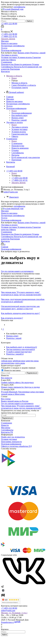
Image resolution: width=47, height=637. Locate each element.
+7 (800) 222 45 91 (9, 36)
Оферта (12, 60)
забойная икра (19, 361)
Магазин (5, 41)
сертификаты (19, 7)
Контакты (5, 71)
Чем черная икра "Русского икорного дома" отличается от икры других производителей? (21, 407)
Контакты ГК (7, 432)
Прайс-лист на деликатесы (13, 437)
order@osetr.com (11, 192)
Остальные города (19, 87)
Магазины (5, 427)
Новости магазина (9, 43)
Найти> (30, 21)
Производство (7, 64)
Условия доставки (9, 57)
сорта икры (20, 363)
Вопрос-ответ (24, 53)
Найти (4, 635)
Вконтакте (14, 197)
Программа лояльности (11, 441)
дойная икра (6, 361)
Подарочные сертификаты (13, 46)
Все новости (6, 378)
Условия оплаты (24, 57)
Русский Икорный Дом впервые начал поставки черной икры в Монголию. (22, 393)
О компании (6, 62)
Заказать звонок (8, 39)
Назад (14, 78)
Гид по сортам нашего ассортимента (17, 403)
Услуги (4, 48)
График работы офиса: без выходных (17, 382)
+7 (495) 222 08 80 (9, 23)
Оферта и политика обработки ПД (16, 446)
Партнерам (15, 69)
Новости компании (23, 64)
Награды (18, 67)
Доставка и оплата (9, 55)
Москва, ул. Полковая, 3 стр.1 (14, 613)
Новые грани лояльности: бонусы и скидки (20, 387)
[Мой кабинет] (2, 27)
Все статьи (6, 399)
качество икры (32, 361)
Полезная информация (11, 50)
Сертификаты (7, 67)
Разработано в (7, 622)
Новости (5, 425)
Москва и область (19, 83)
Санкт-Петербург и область (23, 85)
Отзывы (35, 64)
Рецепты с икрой (37, 53)
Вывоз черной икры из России (14, 401)
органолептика (7, 363)
